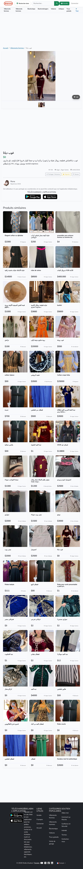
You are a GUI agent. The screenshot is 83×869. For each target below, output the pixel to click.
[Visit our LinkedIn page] (52, 863)
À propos (40, 819)
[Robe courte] (67, 710)
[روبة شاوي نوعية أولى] (41, 327)
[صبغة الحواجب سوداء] (15, 466)
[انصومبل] (41, 536)
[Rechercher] (57, 3)
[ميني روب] (15, 536)
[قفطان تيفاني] (41, 641)
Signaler (67, 174)
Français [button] (62, 863)
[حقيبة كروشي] (41, 361)
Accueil (5, 48)
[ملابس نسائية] (15, 431)
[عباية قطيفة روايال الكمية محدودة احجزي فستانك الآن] (41, 292)
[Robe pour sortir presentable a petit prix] (67, 571)
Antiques (61, 9)
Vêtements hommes (19, 10)
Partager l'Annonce (54, 174)
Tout (77, 11)
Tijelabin (37, 863)
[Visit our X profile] (45, 863)
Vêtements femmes (7, 10)
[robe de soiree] (41, 257)
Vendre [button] (65, 3)
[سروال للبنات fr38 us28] (67, 257)
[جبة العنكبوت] (15, 641)
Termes (64, 835)
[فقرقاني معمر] (15, 606)
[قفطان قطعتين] (15, 745)
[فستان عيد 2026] (67, 431)
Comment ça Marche (66, 818)
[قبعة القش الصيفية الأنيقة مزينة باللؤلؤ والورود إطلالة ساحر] (15, 292)
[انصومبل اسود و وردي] (67, 466)
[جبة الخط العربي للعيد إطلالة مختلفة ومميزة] (67, 396)
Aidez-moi (65, 813)
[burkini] (67, 292)
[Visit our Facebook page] (48, 863)
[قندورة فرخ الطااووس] (15, 710)
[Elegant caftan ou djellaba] (15, 222)
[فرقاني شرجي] (41, 606)
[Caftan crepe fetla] (67, 361)
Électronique (31, 9)
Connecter (74, 3)
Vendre (39, 815)
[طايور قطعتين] (67, 676)
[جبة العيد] (41, 676)
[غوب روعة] (67, 327)
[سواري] (15, 501)
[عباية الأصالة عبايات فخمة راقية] (15, 257)
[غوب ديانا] (67, 536)
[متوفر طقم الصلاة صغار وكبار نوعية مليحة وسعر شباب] (41, 466)
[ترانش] (15, 327)
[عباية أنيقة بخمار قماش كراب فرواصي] (41, 222)
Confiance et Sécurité (66, 825)
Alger (58, 170)
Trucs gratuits (69, 10)
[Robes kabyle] (15, 571)
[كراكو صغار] (15, 676)
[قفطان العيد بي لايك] (41, 710)
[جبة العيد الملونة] (41, 431)
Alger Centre (65, 170)
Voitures (53, 9)
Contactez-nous (65, 840)
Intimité (64, 830)
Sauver (77, 174)
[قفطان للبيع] (41, 571)
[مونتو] (67, 501)
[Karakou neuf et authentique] (67, 745)
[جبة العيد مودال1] (67, 641)
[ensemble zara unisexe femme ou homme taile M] (67, 222)
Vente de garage (52, 842)
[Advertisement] (41, 30)
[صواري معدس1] (67, 606)
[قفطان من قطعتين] (41, 396)
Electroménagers (43, 9)
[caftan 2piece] (15, 361)
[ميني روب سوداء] (41, 501)
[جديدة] (15, 396)
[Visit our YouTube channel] (41, 863)
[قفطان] (41, 745)
